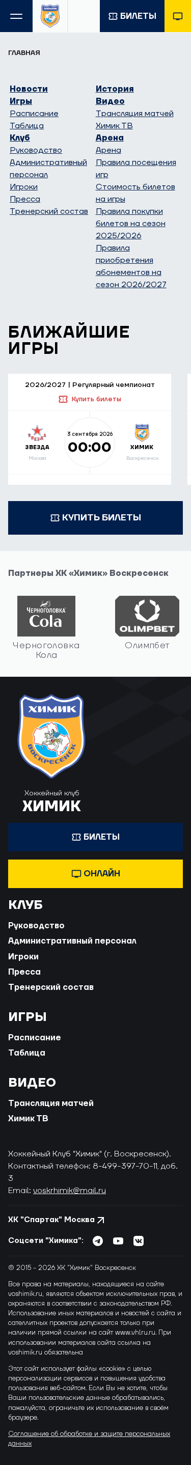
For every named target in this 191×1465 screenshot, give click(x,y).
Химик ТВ (114, 126)
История (115, 89)
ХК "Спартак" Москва (51, 1220)
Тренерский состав (49, 211)
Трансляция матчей (135, 113)
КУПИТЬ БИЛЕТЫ (101, 517)
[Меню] (16, 16)
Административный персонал (72, 941)
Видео (110, 101)
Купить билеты (96, 399)
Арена (110, 138)
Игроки (24, 187)
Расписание (34, 113)
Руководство (36, 150)
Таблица (27, 126)
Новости (29, 89)
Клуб (20, 138)
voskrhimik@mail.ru (69, 1190)
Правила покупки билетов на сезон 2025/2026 (131, 223)
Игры (21, 101)
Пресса (25, 199)
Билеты (138, 16)
